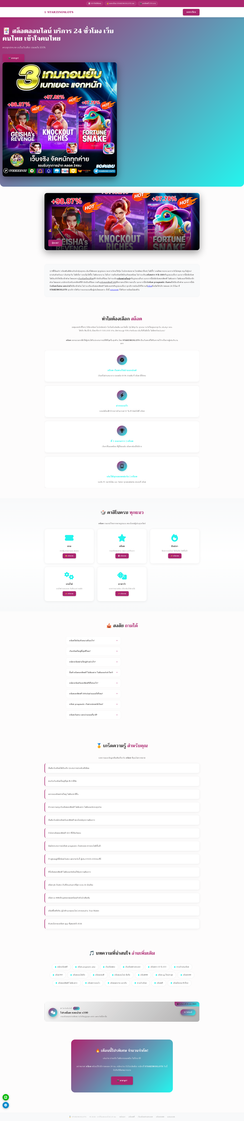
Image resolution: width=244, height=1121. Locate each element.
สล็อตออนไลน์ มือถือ (122, 975)
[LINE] (6, 1097)
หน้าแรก (122, 1117)
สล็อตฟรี (160, 983)
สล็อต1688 (187, 975)
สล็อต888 (144, 975)
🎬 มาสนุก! (13, 58)
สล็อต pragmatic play (86, 967)
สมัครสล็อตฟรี (62, 967)
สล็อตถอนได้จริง (79, 975)
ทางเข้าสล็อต (142, 983)
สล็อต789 (59, 975)
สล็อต (149, 286)
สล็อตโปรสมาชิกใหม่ (180, 983)
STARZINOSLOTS (60, 12)
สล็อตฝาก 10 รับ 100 (158, 967)
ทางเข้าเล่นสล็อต (183, 967)
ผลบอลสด (114, 289)
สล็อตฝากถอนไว (94, 983)
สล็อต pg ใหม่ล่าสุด (165, 975)
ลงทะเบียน (191, 12)
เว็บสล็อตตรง (110, 967)
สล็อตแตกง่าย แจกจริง (118, 983)
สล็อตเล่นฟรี (99, 975)
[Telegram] (6, 1105)
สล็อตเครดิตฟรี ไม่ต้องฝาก (68, 983)
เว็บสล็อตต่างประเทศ (132, 967)
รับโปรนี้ (189, 1012)
